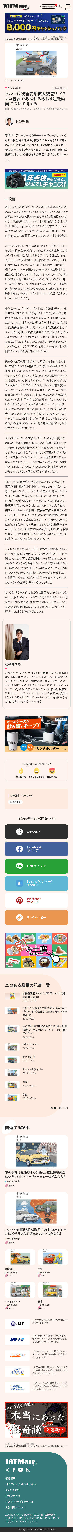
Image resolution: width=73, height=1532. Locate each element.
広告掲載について (15, 1507)
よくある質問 (12, 1490)
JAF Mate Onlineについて (21, 1484)
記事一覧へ (57, 1108)
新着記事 (10, 1478)
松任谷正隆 (15, 802)
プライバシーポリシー (16, 1501)
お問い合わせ (13, 1496)
